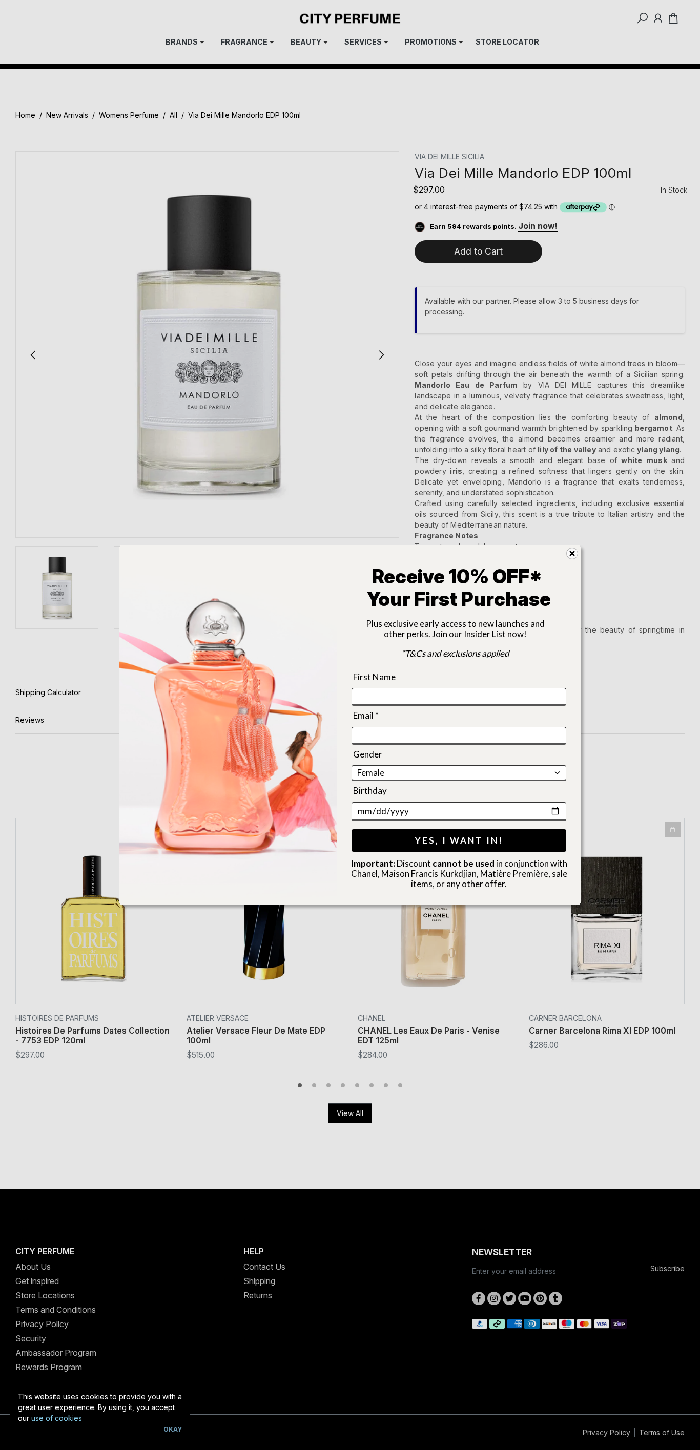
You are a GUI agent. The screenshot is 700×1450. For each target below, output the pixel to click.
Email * (366, 715)
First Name (374, 676)
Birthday (370, 790)
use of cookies (56, 1418)
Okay (172, 1429)
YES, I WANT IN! (459, 840)
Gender (367, 754)
